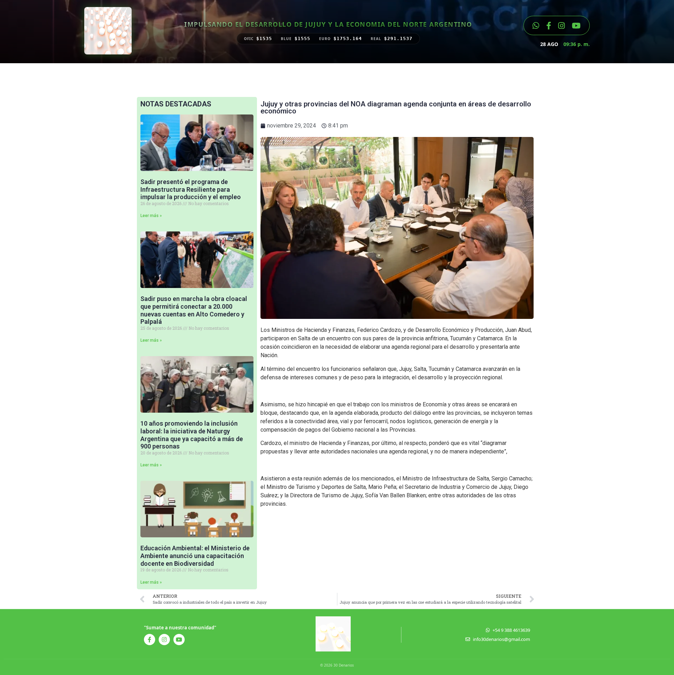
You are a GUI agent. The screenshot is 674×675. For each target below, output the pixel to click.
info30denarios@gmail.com (501, 639)
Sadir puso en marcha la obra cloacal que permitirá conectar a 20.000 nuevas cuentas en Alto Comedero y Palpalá (193, 310)
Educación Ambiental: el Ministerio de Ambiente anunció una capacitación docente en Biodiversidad (195, 555)
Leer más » (151, 215)
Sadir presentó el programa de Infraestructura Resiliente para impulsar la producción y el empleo (190, 189)
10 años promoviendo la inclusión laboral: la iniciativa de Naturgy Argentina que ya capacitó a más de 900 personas (191, 435)
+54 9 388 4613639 (511, 630)
